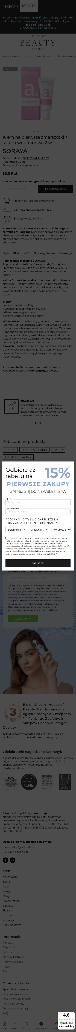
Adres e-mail (13, 508)
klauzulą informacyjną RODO (42, 554)
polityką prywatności (14, 554)
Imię (9, 499)
